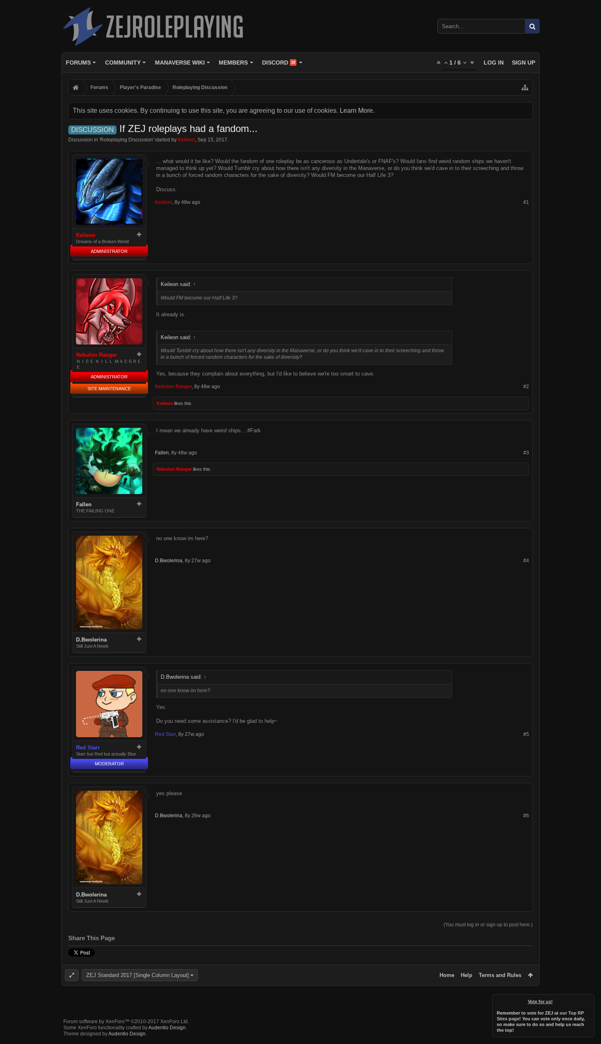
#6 (526, 815)
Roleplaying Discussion (126, 140)
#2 (526, 386)
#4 (526, 560)
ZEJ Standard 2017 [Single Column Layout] (137, 975)
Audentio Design (167, 1028)
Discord (278, 62)
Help (466, 975)
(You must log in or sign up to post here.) (488, 925)
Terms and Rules (500, 975)
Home (447, 975)
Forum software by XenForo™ (126, 1021)
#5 (526, 734)
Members (233, 62)
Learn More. (357, 110)
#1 (526, 202)
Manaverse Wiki (180, 62)
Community (123, 62)
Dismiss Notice (588, 1000)
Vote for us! (540, 1001)
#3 (526, 453)
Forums (78, 62)
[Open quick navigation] (525, 87)
